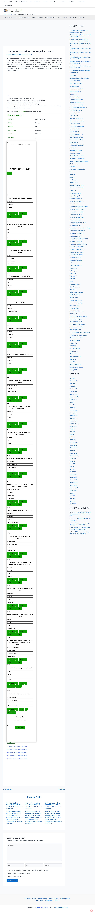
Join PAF (71, 1)
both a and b (11, 703)
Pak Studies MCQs (75, 295)
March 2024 (73, 386)
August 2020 (73, 490)
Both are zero (11, 357)
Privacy (65, 17)
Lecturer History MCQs (76, 220)
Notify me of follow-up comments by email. (19, 873)
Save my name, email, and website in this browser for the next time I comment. (29, 870)
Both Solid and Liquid (13, 522)
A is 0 (9, 366)
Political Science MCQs (76, 321)
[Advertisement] (34, 35)
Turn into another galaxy (14, 489)
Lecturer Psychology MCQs (77, 246)
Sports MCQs (73, 343)
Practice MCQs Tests (9, 17)
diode (9, 340)
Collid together (11, 495)
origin (9, 619)
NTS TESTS (73, 289)
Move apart (11, 492)
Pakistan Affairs (74, 297)
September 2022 (74, 423)
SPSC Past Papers (75, 348)
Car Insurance (73, 94)
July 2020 (72, 493)
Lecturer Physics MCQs (76, 241)
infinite (9, 288)
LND (11, 1)
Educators (62, 1)
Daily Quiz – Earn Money (21, 1)
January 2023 (73, 413)
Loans (71, 281)
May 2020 (72, 498)
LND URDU (73, 279)
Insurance (72, 166)
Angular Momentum (13, 653)
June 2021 (72, 463)
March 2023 (73, 407)
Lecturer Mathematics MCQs (77, 230)
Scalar (9, 210)
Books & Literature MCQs (76, 89)
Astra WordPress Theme (61, 907)
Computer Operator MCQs (76, 102)
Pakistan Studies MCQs (76, 303)
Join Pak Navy (9, 808)
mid (9, 625)
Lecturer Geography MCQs (77, 217)
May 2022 (72, 434)
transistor (10, 602)
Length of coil (11, 541)
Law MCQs (73, 190)
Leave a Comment (11, 54)
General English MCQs (76, 150)
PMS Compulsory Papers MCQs (78, 316)
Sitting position (11, 264)
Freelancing (73, 147)
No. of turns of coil (12, 544)
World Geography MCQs (76, 367)
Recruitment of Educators (76, 337)
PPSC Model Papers (75, 329)
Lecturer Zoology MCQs (76, 260)
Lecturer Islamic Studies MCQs (78, 222)
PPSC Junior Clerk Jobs (76, 327)
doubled (10, 443)
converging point (12, 467)
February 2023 (73, 410)
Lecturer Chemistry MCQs (76, 201)
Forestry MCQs (74, 142)
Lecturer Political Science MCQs (78, 244)
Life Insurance (73, 268)
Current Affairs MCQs (75, 113)
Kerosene (10, 411)
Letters (71, 262)
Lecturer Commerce (75, 204)
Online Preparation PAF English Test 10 (52, 803)
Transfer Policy (74, 351)
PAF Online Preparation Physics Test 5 (17, 758)
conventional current (13, 391)
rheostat (10, 331)
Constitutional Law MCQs (76, 105)
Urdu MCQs (73, 359)
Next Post (62, 789)
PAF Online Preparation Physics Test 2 (17, 749)
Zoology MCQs (74, 370)
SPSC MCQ (73, 345)
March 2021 (73, 471)
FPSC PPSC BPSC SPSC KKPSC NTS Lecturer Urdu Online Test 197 (80, 514)
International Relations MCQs (77, 169)
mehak (71, 523)
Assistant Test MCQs (75, 81)
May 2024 (72, 383)
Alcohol (10, 417)
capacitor (10, 334)
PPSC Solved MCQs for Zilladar (78, 335)
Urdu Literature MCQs (75, 356)
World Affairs (73, 361)
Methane (10, 414)
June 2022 (72, 431)
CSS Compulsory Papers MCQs (78, 107)
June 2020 (72, 496)
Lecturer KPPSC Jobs (75, 225)
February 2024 (73, 389)
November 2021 (74, 450)
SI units (10, 570)
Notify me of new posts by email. (16, 876)
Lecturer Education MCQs (76, 212)
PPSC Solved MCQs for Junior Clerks (80, 332)
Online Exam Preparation (76, 292)
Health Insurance (74, 163)
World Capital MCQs (75, 364)
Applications (73, 75)
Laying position (11, 255)
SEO (59, 17)
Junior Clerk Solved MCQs (77, 188)
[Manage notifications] (91, 911)
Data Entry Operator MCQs (77, 121)
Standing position (12, 261)
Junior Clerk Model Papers (77, 185)
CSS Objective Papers (76, 110)
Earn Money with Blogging (77, 126)
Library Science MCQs (76, 265)
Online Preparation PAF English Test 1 (32, 803)
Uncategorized (73, 353)
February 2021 (73, 474)
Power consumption (13, 705)
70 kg (9, 674)
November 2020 (74, 482)
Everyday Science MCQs (76, 139)
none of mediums (12, 311)
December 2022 (74, 415)
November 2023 (74, 394)
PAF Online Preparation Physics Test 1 (17, 746)
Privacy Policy (73, 17)
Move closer (11, 498)
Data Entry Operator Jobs (76, 118)
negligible (10, 279)
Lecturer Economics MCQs (77, 209)
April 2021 (72, 469)
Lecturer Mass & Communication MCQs (80, 228)
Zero (9, 282)
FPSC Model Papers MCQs (77, 145)
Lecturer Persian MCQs (76, 236)
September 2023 (74, 397)
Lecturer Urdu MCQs (75, 257)
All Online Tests (81, 1)
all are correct (11, 258)
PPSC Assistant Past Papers (77, 324)
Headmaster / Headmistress (77, 158)
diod (9, 599)
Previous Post (7, 789)
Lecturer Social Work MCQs (77, 249)
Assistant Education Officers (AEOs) (79, 78)
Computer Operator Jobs (76, 99)
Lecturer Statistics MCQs (76, 254)
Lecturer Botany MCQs (76, 198)
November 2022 (74, 418)
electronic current (12, 385)
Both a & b (10, 547)
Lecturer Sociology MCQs (76, 252)
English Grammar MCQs (76, 134)
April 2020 (72, 501)
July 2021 (72, 461)
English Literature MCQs (76, 137)
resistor (10, 337)
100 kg (10, 677)
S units (10, 576)
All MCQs (53, 1)
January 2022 (73, 445)
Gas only (10, 519)
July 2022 (72, 429)
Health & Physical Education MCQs (79, 161)
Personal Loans (74, 313)
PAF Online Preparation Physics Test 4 (17, 755)
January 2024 (73, 391)
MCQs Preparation (75, 287)
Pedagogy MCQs (74, 308)
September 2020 (74, 488)
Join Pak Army (19, 806)
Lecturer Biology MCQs (76, 196)
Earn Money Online (50, 17)
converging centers (13, 464)
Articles (34, 17)
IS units (10, 567)
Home (5, 1)
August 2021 (73, 458)
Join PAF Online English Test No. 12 (13, 803)
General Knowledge (24, 17)
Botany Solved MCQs (75, 91)
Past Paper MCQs (74, 305)
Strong (9, 285)
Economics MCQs (74, 129)
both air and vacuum (13, 314)
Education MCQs (74, 131)
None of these (11, 650)
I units (9, 573)
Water (9, 420)
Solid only (10, 513)
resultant (10, 207)
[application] (40, 2)
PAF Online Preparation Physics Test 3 (17, 752)
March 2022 (73, 439)
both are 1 (10, 360)
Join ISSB (8, 806)
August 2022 (73, 426)
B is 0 (9, 363)
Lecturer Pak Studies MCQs (77, 233)
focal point (10, 470)
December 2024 (74, 381)
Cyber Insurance (74, 115)
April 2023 (72, 405)
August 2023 (73, 399)
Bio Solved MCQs (74, 86)
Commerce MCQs (74, 97)
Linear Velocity (11, 656)
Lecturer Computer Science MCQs (79, 206)
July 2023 (72, 402)
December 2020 (74, 480)
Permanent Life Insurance (76, 311)
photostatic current (12, 394)
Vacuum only (11, 308)
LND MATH (73, 273)
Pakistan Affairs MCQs (76, 300)
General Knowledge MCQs (77, 155)
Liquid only (10, 516)
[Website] (53, 865)
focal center (11, 461)
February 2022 (73, 442)
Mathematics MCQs (75, 284)
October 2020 (73, 485)
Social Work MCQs (75, 340)
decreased (10, 437)
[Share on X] (17, 723)
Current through (12, 550)
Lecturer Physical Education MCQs (79, 238)
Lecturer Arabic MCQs (75, 193)
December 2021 (74, 447)
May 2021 (72, 466)
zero (9, 671)
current (10, 388)
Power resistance (12, 700)
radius (9, 622)
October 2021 (73, 453)
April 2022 (72, 437)
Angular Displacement (13, 647)
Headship (45, 1)
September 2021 (74, 455)
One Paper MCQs (34, 1)
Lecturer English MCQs (76, 214)
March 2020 (73, 504)
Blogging (40, 17)
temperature (11, 201)
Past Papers (7, 5)
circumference (11, 628)
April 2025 (72, 378)
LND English (73, 271)
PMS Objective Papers (76, 319)
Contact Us (82, 17)
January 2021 (73, 477)
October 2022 (73, 421)
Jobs (71, 172)
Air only (10, 305)
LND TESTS (73, 276)
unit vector (10, 204)
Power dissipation (12, 697)
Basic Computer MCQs (76, 83)
